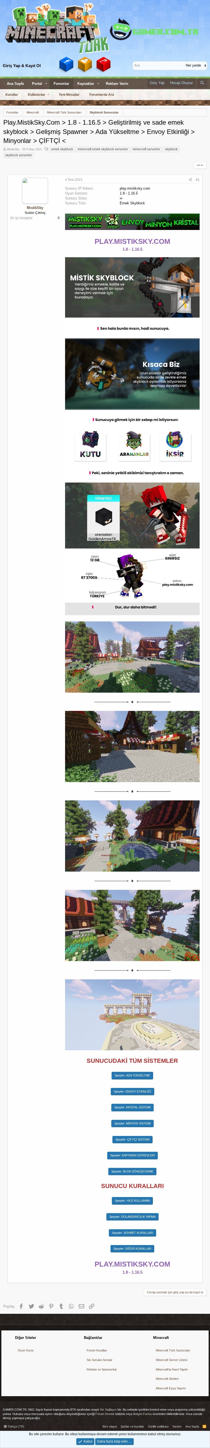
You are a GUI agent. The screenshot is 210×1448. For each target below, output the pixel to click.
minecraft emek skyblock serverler (103, 149)
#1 (198, 180)
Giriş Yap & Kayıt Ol (22, 65)
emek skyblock (62, 149)
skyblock (171, 149)
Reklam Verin (117, 84)
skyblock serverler (18, 155)
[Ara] (202, 83)
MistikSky (13, 149)
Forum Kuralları (97, 1350)
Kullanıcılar (36, 95)
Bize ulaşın (110, 1426)
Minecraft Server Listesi (171, 1360)
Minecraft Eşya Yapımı (171, 1388)
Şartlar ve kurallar (132, 1426)
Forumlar (61, 84)
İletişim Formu (142, 1414)
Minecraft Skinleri (167, 1378)
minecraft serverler (146, 149)
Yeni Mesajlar (69, 95)
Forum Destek (105, 1414)
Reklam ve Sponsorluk (102, 1369)
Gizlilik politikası (158, 1426)
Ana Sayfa (15, 84)
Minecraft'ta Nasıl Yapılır (172, 1369)
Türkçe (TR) (15, 1426)
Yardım (177, 1426)
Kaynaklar (85, 84)
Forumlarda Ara (101, 95)
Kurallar (11, 95)
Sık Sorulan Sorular (99, 1360)
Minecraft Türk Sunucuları (173, 1350)
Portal (37, 84)
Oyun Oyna (25, 1350)
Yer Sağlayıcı (108, 1409)
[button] (46, 83)
